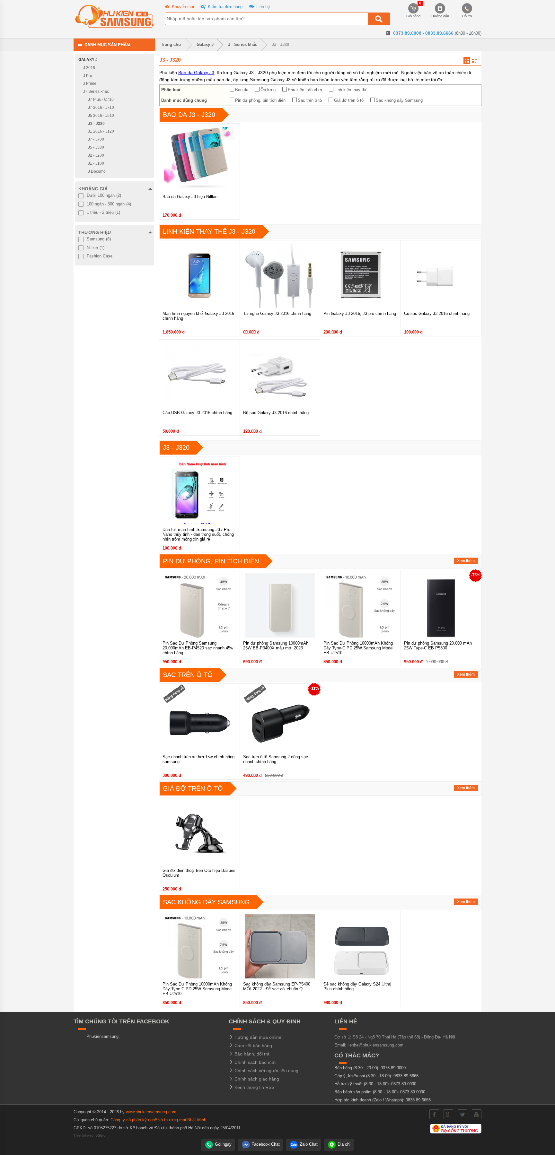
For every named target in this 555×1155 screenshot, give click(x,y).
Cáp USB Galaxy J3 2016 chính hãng (197, 412)
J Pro (87, 75)
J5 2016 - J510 (101, 115)
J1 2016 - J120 (101, 131)
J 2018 (89, 67)
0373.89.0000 (407, 33)
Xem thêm (466, 561)
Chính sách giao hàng (256, 1078)
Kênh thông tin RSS (253, 1087)
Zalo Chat (308, 1144)
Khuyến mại (182, 6)
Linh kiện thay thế (350, 89)
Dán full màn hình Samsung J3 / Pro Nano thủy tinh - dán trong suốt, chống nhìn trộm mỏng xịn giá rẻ (198, 534)
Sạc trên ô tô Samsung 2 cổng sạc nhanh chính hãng (275, 759)
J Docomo (97, 171)
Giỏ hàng (413, 10)
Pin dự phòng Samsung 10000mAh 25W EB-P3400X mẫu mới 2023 (275, 645)
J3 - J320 (280, 44)
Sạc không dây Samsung (399, 100)
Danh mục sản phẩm (107, 44)
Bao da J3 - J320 (189, 114)
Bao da (241, 89)
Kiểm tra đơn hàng (224, 6)
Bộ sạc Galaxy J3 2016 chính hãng (276, 412)
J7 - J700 (96, 139)
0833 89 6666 (405, 1075)
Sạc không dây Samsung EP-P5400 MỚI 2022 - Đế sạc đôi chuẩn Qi (276, 986)
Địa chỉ (343, 1144)
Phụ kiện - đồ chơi (305, 89)
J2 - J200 (96, 155)
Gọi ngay (223, 1144)
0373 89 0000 (393, 1067)
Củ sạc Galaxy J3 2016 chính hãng (437, 313)
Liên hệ (262, 6)
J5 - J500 (96, 147)
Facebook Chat (265, 1144)
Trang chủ (170, 44)
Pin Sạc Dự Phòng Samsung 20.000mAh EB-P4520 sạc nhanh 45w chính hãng (198, 648)
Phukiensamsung (102, 1036)
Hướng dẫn (440, 16)
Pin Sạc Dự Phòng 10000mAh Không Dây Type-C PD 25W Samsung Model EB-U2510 (358, 648)
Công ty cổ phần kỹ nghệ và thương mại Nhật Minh (158, 1119)
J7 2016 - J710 (101, 107)
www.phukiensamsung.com (151, 1111)
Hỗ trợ (467, 16)
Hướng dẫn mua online (257, 1037)
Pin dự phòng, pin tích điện (260, 100)
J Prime (89, 83)
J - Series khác (242, 44)
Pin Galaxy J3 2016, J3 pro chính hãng (359, 313)
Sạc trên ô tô (310, 100)
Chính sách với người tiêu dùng (265, 1070)
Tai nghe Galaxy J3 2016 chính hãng (277, 313)
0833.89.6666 (439, 33)
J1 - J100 (96, 163)
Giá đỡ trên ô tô (349, 100)
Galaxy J (205, 44)
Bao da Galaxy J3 (196, 72)
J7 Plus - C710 (101, 99)
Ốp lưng (268, 89)
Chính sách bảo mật (254, 1062)
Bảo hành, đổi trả (251, 1053)
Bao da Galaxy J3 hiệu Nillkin (190, 196)
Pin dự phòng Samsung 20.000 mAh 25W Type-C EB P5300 (438, 645)
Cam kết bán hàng (252, 1045)
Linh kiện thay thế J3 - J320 (209, 231)
